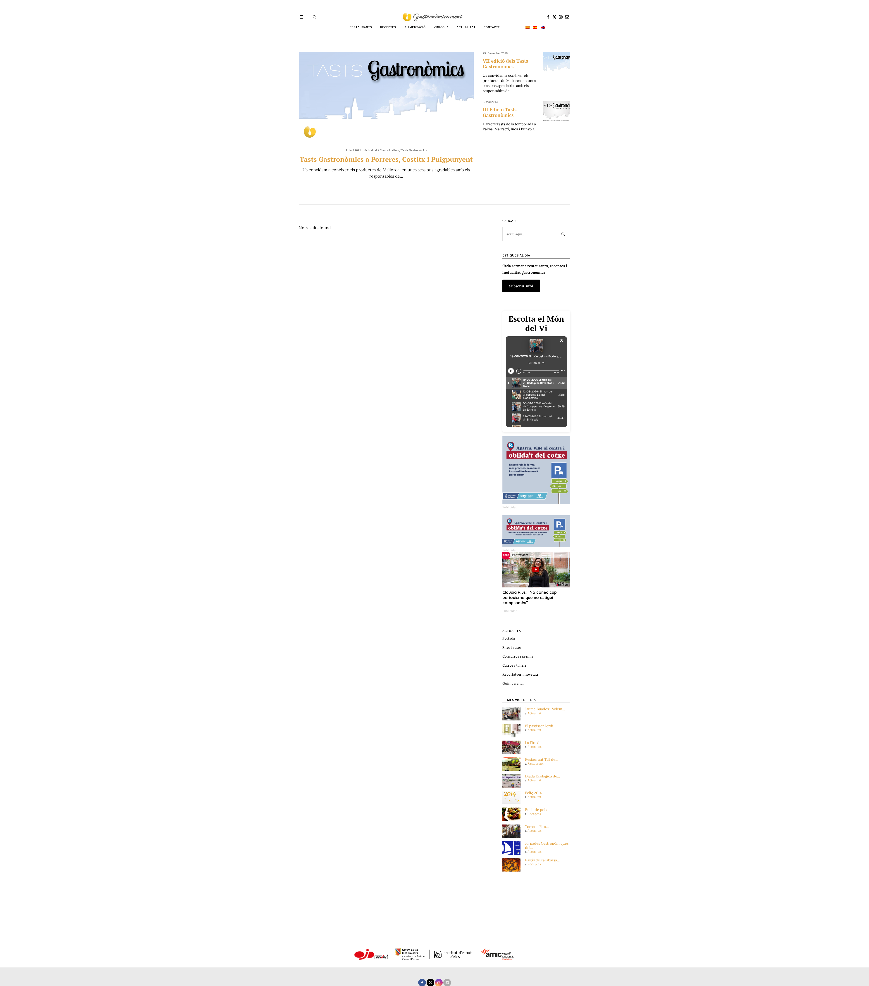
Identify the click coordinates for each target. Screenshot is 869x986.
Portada (508, 638)
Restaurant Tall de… (541, 759)
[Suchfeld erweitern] (314, 17)
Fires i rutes (511, 647)
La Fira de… (534, 743)
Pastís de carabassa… (542, 860)
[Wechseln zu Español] (535, 28)
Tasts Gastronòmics (414, 150)
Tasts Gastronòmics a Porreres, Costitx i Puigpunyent (386, 159)
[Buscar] (563, 234)
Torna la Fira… (537, 826)
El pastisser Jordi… (540, 726)
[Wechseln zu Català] (527, 28)
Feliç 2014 (533, 793)
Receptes (534, 814)
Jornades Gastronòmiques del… (546, 845)
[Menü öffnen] (301, 17)
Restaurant (535, 763)
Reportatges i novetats (520, 674)
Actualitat (370, 150)
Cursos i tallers (389, 150)
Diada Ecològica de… (542, 776)
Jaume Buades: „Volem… (545, 709)
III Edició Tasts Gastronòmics (499, 112)
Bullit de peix (536, 810)
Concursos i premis (517, 656)
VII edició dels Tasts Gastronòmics (505, 64)
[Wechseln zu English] (543, 28)
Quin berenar (513, 683)
